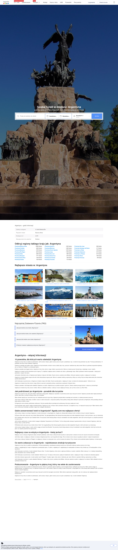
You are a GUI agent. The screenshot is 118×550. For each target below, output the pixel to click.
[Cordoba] (59, 310)
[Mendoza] (89, 292)
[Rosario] (89, 310)
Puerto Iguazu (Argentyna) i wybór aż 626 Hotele (58, 283)
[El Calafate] (89, 275)
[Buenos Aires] (29, 275)
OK (113, 545)
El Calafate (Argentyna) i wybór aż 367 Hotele (87, 283)
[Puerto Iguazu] (59, 275)
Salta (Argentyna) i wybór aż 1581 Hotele (25, 318)
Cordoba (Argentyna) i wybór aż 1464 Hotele (57, 318)
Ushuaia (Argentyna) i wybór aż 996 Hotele (26, 300)
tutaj (41, 548)
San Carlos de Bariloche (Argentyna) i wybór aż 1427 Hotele (58, 301)
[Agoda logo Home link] (6, 2)
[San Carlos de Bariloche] (59, 292)
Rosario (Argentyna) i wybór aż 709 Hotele (86, 318)
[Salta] (29, 310)
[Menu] (114, 2)
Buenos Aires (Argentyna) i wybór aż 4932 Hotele (27, 283)
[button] (44, 328)
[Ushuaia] (29, 292)
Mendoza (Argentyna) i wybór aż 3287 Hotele (87, 300)
